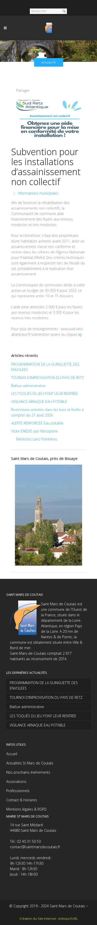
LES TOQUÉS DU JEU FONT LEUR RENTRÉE (44, 393)
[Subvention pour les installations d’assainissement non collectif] (48, 119)
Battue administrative (28, 385)
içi (80, 334)
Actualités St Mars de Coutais (29, 763)
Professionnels (18, 790)
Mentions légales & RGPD (26, 809)
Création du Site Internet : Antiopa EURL (48, 919)
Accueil (11, 753)
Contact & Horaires (21, 800)
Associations (16, 781)
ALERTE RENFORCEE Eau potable (37, 423)
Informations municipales (38, 193)
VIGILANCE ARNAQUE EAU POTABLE (39, 401)
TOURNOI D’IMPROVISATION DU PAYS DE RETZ (47, 377)
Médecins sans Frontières (36, 439)
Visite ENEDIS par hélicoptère (34, 431)
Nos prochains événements (28, 772)
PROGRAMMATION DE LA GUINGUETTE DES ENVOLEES (44, 685)
